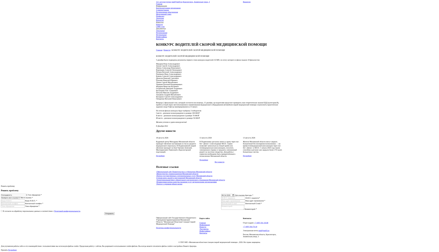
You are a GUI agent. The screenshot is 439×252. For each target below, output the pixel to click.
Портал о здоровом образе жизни (169, 184)
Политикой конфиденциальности (67, 211)
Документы (204, 229)
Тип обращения (35, 195)
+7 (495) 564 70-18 (250, 227)
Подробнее (160, 156)
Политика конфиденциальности (168, 228)
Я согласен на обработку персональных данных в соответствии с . (42, 211)
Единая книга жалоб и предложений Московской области (179, 178)
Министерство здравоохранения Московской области (177, 174)
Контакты (160, 39)
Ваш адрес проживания (255, 201)
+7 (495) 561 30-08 (261, 223)
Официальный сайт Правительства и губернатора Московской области (184, 172)
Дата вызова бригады (244, 195)
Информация (204, 225)
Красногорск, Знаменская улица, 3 (196, 2)
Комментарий (251, 209)
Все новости (219, 162)
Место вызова (27, 198)
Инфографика (161, 37)
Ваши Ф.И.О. (31, 201)
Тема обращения (32, 206)
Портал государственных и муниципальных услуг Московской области (184, 176)
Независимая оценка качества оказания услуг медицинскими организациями (186, 182)
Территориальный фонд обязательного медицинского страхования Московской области (190, 180)
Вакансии (247, 2)
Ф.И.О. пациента (252, 198)
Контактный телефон (34, 203)
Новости (167, 50)
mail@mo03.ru (177, 2)
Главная (159, 4)
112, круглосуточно (163, 2)
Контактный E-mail (253, 203)
